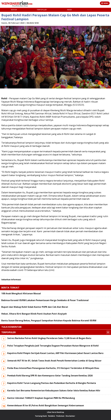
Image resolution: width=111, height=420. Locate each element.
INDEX (69, 10)
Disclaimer (70, 416)
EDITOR (14, 10)
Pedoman (60, 416)
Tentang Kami (41, 416)
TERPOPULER (42, 10)
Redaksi (51, 416)
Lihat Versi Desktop (55, 412)
